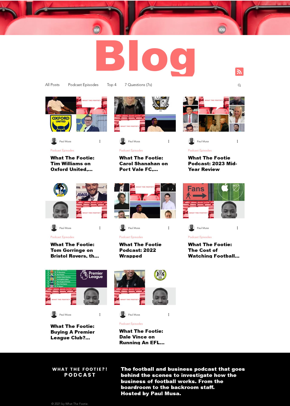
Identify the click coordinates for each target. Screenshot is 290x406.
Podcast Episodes (83, 84)
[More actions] (101, 141)
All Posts (52, 84)
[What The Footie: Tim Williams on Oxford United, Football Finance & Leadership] (76, 114)
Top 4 (111, 84)
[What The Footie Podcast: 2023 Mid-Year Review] (214, 114)
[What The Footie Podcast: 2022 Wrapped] (145, 200)
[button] (239, 85)
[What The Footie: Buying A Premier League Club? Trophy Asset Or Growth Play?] (76, 287)
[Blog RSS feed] (239, 72)
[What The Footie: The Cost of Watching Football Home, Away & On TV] (214, 200)
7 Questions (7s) (138, 84)
